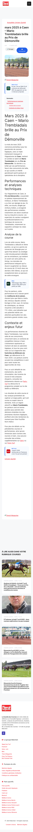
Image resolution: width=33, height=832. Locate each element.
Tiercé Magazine (7, 754)
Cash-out (4, 793)
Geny (22, 441)
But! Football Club (7, 758)
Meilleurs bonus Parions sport (10, 805)
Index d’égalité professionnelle (11, 770)
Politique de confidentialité (10, 775)
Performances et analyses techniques (15, 102)
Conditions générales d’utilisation (11, 773)
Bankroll (4, 795)
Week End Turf (6, 744)
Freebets (4, 790)
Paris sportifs (6, 785)
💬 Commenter (22, 50)
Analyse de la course (15, 105)
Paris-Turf (11, 443)
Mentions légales (7, 768)
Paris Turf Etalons (7, 756)
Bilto (3, 751)
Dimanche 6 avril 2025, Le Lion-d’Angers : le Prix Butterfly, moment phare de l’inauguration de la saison (15, 652)
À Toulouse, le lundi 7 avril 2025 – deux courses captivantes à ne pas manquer (16, 620)
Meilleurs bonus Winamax (9, 812)
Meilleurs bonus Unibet (8, 810)
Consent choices (11, 824)
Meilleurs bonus (6, 798)
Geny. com (5, 749)
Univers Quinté (10, 459)
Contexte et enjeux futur (16, 108)
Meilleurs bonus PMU (8, 807)
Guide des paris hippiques (9, 788)
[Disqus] (17, 490)
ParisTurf (4, 746)
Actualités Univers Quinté (16, 23)
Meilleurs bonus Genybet (9, 802)
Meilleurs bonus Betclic (8, 800)
